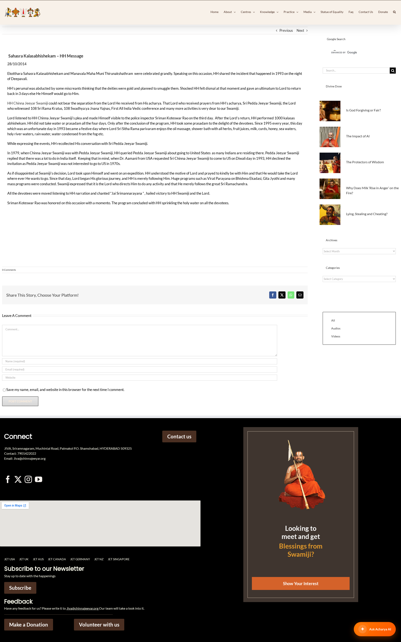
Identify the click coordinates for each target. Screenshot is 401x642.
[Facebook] (272, 295)
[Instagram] (28, 479)
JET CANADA (57, 559)
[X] (282, 295)
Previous (286, 30)
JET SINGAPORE (118, 559)
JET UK (24, 559)
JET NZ (99, 559)
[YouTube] (38, 479)
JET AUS (38, 559)
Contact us (179, 436)
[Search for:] (356, 70)
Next (300, 30)
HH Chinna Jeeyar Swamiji (27, 103)
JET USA (9, 559)
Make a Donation (28, 625)
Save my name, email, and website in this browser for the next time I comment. (65, 389)
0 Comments (9, 269)
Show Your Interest (301, 583)
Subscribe (20, 588)
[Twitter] (18, 479)
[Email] (299, 295)
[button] (394, 12)
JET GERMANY (80, 559)
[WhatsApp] (291, 295)
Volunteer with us (99, 625)
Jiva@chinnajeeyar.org (82, 608)
